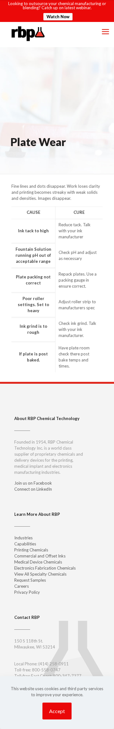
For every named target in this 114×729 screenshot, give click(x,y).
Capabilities (25, 543)
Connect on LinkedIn (33, 489)
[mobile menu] (105, 31)
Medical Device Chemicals (38, 561)
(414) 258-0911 (53, 663)
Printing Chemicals (31, 549)
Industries (23, 537)
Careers (21, 586)
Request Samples (30, 580)
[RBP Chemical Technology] (28, 33)
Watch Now (58, 16)
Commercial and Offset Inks (40, 555)
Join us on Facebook (33, 483)
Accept (57, 711)
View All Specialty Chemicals (40, 574)
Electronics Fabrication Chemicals (45, 568)
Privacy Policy (27, 592)
